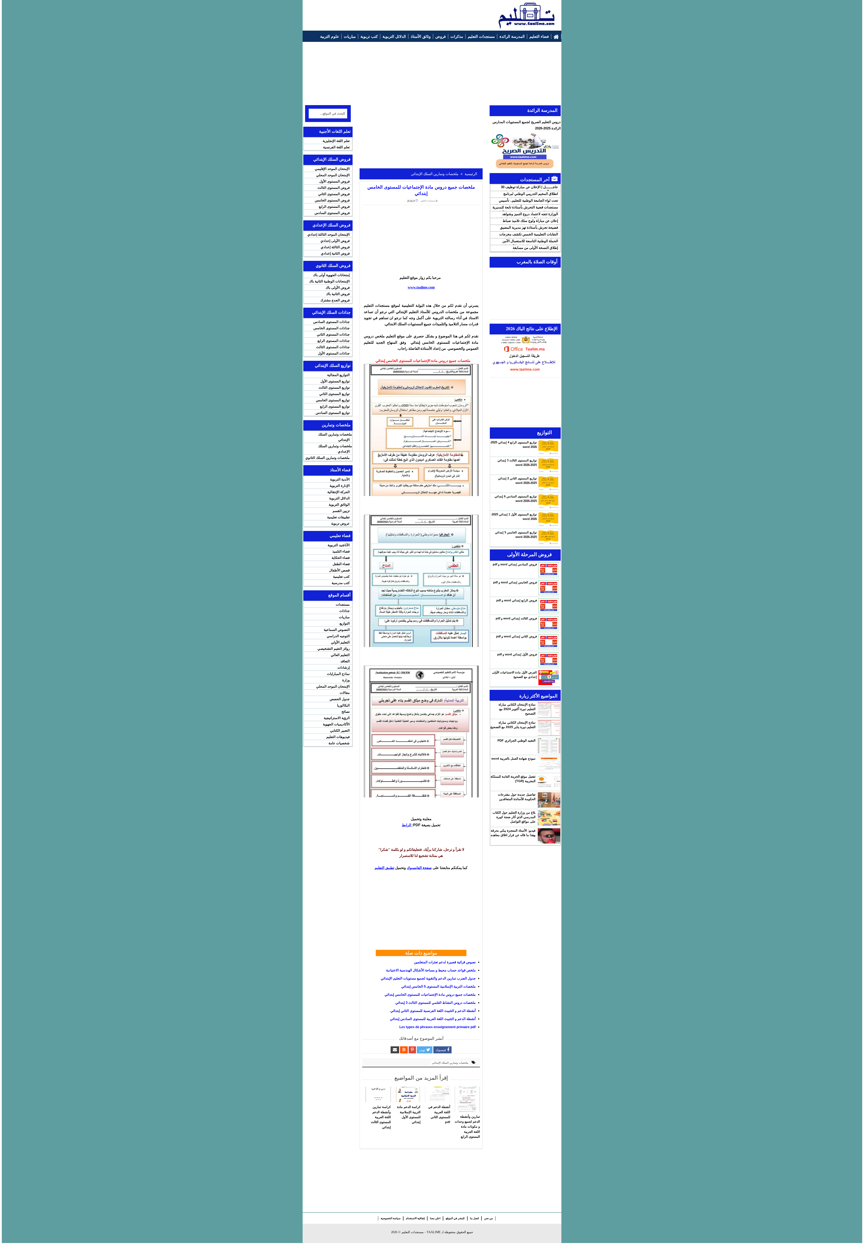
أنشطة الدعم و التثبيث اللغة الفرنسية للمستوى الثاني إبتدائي (433, 1011)
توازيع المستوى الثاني (334, 394)
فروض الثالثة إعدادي (335, 247)
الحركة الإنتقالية (338, 492)
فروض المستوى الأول (334, 181)
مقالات (345, 693)
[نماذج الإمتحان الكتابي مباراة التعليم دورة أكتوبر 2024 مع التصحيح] (549, 710)
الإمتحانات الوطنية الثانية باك (329, 281)
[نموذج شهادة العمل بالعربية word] (549, 764)
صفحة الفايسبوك (419, 868)
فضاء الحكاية (341, 558)
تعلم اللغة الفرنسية (336, 147)
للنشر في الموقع (455, 1218)
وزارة (346, 680)
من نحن (488, 1218)
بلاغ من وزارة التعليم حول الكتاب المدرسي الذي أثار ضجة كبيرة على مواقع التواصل (514, 817)
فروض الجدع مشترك (335, 300)
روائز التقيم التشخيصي (333, 648)
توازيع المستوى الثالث (334, 387)
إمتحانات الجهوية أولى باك (331, 275)
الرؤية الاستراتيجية (337, 718)
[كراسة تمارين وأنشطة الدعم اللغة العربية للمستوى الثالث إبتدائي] (378, 1094)
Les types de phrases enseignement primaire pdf (437, 1027)
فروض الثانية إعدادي (335, 253)
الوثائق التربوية (339, 504)
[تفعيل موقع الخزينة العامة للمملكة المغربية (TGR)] (549, 782)
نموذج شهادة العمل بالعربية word (513, 758)
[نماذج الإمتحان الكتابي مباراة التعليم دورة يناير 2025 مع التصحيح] (549, 728)
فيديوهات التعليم (338, 737)
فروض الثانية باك (338, 294)
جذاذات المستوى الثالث (333, 347)
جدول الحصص (340, 699)
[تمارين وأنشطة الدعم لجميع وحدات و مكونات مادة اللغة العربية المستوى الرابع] (467, 1099)
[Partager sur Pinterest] (412, 1049)
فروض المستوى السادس (332, 213)
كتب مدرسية (341, 583)
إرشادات (344, 667)
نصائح (346, 711)
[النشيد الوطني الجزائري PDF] (549, 746)
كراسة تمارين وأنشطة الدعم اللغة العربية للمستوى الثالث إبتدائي (381, 1117)
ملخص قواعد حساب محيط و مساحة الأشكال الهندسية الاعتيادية (431, 970)
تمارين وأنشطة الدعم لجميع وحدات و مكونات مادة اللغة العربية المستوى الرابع (467, 1127)
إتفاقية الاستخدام (415, 1218)
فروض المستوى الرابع (334, 206)
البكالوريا (343, 705)
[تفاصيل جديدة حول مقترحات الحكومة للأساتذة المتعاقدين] (549, 800)
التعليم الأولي (340, 642)
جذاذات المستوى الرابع (333, 341)
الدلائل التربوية (339, 498)
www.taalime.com (421, 287)
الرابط (407, 825)
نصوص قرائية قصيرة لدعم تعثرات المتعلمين (445, 962)
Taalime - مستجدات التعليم (421, 1232)
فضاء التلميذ (341, 551)
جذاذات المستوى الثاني (333, 334)
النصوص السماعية (337, 630)
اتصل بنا (474, 1218)
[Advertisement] (387, 13)
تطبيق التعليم (384, 868)
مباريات (344, 617)
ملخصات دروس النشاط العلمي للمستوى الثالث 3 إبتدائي (435, 1002)
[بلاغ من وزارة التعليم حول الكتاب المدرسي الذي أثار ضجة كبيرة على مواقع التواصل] (549, 818)
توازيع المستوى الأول (335, 381)
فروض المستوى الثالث (333, 188)
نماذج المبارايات (338, 674)
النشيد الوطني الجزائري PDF (516, 740)
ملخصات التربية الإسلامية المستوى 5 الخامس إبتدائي (438, 986)
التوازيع (345, 623)
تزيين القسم (341, 511)
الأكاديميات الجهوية (336, 724)
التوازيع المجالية (338, 375)
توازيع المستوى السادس (333, 413)
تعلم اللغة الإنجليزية (336, 141)
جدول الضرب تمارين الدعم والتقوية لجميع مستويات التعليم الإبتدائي (428, 978)
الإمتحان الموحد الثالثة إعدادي (328, 234)
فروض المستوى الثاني (334, 194)
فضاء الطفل (341, 564)
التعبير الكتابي (340, 730)
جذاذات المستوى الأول (334, 353)
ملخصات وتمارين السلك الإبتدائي (450, 1062)
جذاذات (344, 611)
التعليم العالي (340, 655)
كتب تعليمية (341, 576)
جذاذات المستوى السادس (331, 322)
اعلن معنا (435, 1218)
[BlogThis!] (404, 1049)
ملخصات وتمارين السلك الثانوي (327, 458)
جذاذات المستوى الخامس (331, 328)
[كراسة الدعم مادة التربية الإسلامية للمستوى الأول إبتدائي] (408, 1094)
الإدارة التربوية (340, 485)
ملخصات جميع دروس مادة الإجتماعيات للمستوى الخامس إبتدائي (430, 994)
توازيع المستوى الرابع (335, 406)
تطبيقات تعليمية (338, 517)
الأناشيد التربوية (339, 545)
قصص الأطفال (339, 570)
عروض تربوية (340, 523)
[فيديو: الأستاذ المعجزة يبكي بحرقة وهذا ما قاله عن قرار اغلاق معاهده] (549, 836)
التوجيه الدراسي (338, 636)
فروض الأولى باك (338, 287)
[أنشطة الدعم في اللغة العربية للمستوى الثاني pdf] (437, 1094)
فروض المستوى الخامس (332, 200)
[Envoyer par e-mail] (395, 1049)
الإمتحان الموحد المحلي (333, 175)
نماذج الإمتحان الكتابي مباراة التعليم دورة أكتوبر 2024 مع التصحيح (517, 709)
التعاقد (345, 661)
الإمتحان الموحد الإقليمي (332, 169)
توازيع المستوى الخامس (333, 400)
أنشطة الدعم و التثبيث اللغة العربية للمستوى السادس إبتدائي (433, 1019)
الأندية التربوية (340, 479)
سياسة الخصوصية (390, 1218)
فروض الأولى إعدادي (335, 241)
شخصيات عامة (339, 743)
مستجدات (343, 604)
